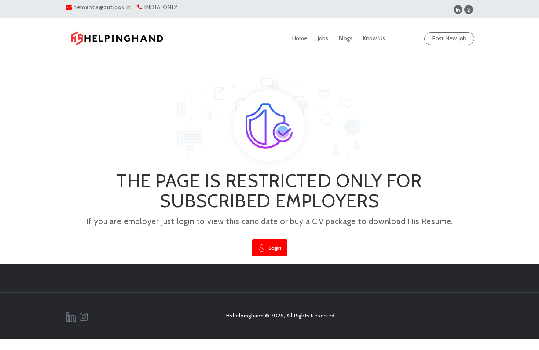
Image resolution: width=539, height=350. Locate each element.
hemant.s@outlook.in (102, 7)
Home (299, 38)
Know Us (374, 38)
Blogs (345, 38)
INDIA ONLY (161, 7)
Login (275, 248)
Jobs (323, 38)
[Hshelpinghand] (117, 38)
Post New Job (449, 38)
